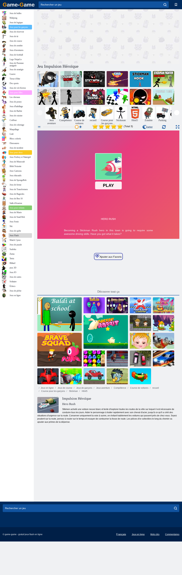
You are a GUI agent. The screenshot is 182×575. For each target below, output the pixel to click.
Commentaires (172, 534)
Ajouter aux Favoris (110, 256)
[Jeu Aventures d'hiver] (163, 323)
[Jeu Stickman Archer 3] (71, 79)
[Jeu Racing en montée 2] (94, 376)
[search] (165, 4)
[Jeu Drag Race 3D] (163, 358)
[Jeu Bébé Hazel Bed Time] (140, 341)
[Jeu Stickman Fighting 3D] (48, 97)
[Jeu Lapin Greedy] (106, 332)
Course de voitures (139, 388)
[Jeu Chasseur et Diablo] (117, 305)
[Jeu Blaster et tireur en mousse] (140, 305)
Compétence (119, 388)
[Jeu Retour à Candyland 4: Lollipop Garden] (94, 358)
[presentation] (39, 112)
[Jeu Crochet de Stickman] (140, 79)
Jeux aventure (103, 388)
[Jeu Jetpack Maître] (117, 358)
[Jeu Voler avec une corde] (48, 79)
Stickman (73, 391)
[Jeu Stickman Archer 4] (94, 79)
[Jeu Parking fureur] (140, 358)
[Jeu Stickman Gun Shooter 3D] (71, 97)
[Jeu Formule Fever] (48, 376)
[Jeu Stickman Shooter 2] (94, 97)
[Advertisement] (73, 36)
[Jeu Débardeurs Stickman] (163, 97)
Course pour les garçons (53, 391)
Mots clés (154, 534)
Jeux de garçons (84, 388)
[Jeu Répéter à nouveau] (140, 376)
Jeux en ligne (47, 388)
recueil (155, 388)
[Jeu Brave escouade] (59, 349)
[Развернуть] (177, 127)
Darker (149, 127)
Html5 (84, 391)
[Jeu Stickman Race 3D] (117, 97)
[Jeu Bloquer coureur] (71, 376)
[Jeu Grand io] (94, 305)
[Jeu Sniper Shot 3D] (140, 97)
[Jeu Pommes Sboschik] (117, 376)
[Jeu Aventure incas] (140, 323)
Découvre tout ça (108, 291)
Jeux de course (64, 388)
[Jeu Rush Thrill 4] (163, 305)
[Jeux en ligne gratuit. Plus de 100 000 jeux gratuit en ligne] (19, 5)
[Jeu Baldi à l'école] (59, 314)
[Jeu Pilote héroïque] (163, 341)
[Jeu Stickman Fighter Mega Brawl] (163, 79)
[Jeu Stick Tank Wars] (117, 79)
